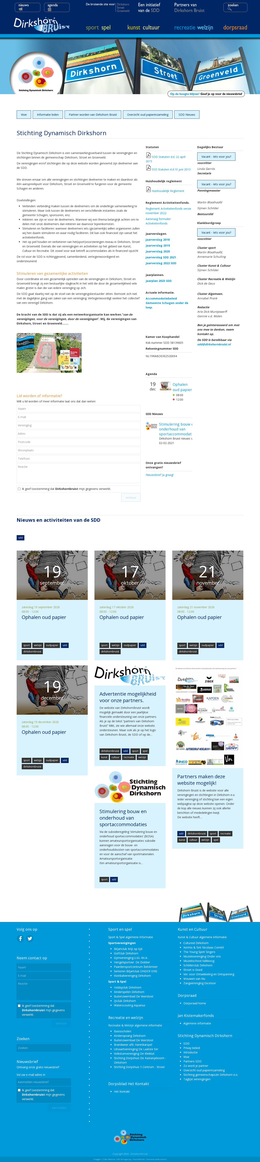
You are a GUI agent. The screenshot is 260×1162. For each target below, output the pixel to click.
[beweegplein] (49, 372)
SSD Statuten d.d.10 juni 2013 (171, 169)
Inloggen (97, 1159)
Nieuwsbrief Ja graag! (159, 475)
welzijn (38, 645)
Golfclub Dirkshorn (126, 953)
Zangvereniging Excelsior (199, 983)
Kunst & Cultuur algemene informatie (202, 937)
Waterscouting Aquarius (129, 1005)
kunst (104, 757)
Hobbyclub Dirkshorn (127, 987)
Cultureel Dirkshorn (196, 943)
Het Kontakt (122, 1091)
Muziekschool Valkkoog (198, 961)
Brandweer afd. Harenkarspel (133, 1045)
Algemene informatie (197, 1023)
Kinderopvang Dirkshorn (130, 1036)
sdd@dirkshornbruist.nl (214, 344)
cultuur (115, 757)
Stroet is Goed (192, 970)
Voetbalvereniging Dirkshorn (132, 976)
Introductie (190, 1052)
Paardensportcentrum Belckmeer (136, 967)
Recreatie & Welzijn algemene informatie (135, 1025)
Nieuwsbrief (27, 1061)
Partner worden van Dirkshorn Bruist (93, 114)
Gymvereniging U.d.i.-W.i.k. (131, 958)
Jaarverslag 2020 (158, 251)
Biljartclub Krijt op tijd (128, 949)
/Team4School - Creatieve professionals (150, 1159)
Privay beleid (191, 1048)
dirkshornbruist (32, 651)
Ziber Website (109, 1159)
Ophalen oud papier (182, 392)
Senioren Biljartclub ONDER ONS (135, 971)
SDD (186, 1043)
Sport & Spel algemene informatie (130, 937)
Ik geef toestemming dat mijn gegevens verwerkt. (66, 489)
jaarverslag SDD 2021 (161, 257)
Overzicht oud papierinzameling (147, 114)
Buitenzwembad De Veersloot (133, 996)
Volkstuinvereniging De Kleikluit (134, 1053)
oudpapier (52, 645)
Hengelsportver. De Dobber (132, 962)
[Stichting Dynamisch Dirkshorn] (130, 1143)
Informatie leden (48, 114)
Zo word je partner (195, 1066)
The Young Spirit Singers (199, 952)
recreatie (129, 757)
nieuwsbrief (51, 1067)
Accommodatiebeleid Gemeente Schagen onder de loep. (167, 302)
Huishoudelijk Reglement (168, 191)
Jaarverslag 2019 (158, 245)
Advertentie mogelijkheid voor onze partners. (175, 427)
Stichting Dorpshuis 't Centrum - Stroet (139, 1067)
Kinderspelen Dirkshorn (129, 992)
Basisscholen (122, 1031)
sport (26, 645)
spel (145, 751)
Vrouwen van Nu (194, 979)
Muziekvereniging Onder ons (202, 956)
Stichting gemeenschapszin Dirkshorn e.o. (210, 1075)
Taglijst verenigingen (196, 1079)
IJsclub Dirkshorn (125, 1001)
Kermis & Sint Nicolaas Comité (203, 947)
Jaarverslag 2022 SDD (161, 263)
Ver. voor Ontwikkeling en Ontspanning (208, 974)
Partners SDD (192, 1061)
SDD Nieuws (187, 114)
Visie (24, 114)
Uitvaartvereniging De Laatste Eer (136, 1049)
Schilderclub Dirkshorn (197, 965)
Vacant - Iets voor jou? (216, 156)
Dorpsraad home (194, 1003)
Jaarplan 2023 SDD (159, 281)
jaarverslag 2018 (158, 239)
